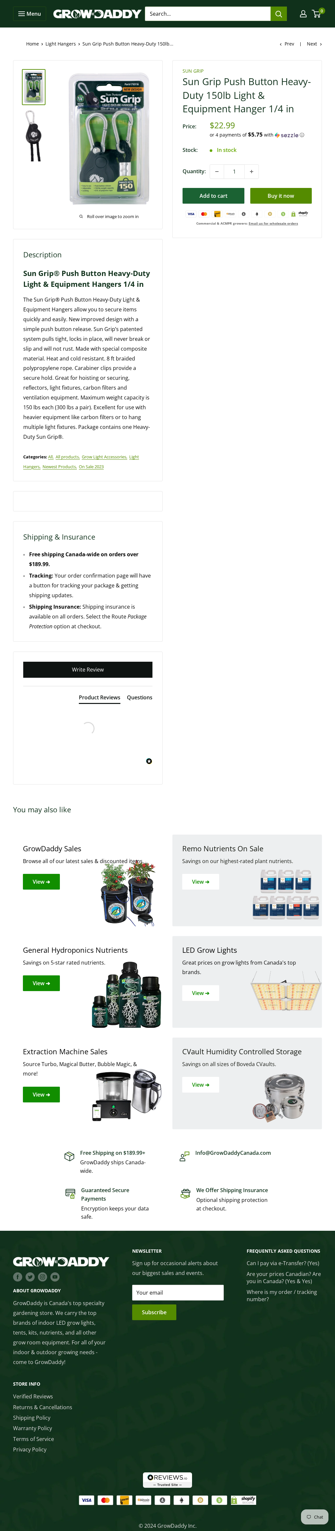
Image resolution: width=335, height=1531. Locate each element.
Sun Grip (193, 71)
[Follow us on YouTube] (55, 1277)
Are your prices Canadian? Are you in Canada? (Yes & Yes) (284, 1277)
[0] (316, 14)
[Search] (279, 14)
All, (51, 457)
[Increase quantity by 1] (251, 171)
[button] (261, 135)
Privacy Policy (29, 1449)
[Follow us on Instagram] (42, 1277)
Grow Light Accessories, (104, 457)
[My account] (303, 13)
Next (312, 44)
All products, (68, 457)
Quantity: (194, 171)
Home (32, 44)
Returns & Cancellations (42, 1407)
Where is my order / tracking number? (282, 1295)
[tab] (99, 699)
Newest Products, (60, 467)
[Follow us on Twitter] (30, 1277)
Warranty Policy (32, 1428)
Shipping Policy (31, 1417)
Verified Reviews (33, 1396)
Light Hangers (60, 44)
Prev (289, 44)
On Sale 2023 (91, 467)
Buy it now (281, 195)
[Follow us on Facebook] (17, 1277)
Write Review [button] (88, 669)
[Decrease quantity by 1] (217, 171)
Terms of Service (33, 1439)
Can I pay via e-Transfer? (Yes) (283, 1263)
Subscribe (154, 1312)
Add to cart (213, 195)
